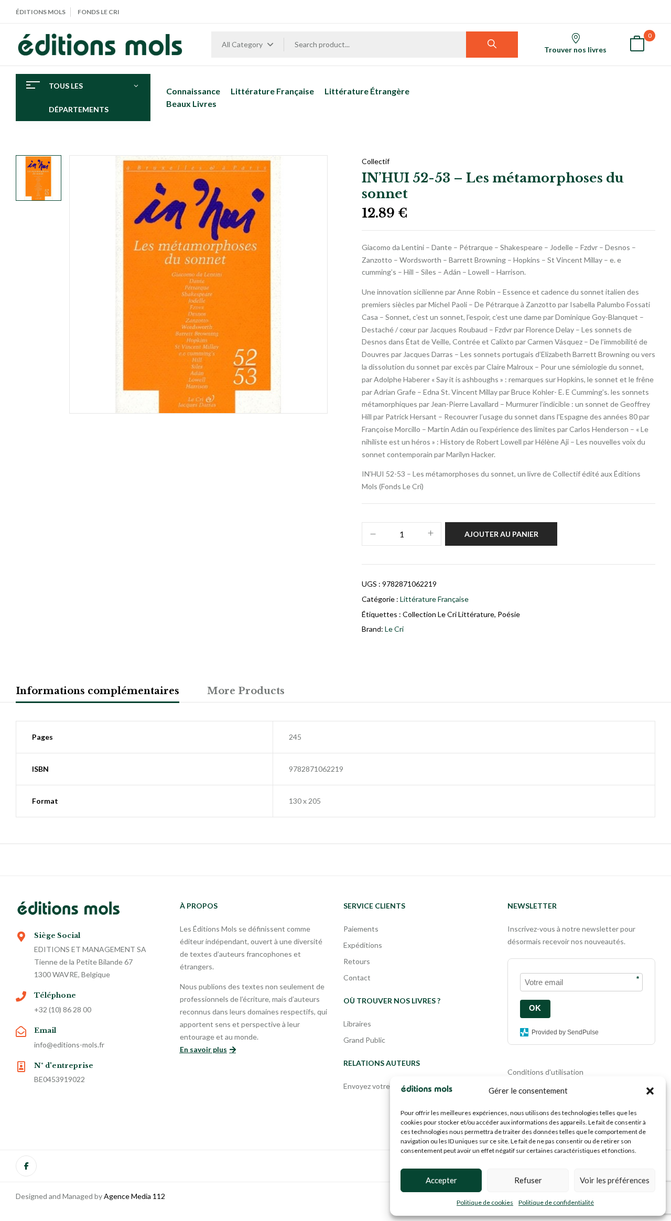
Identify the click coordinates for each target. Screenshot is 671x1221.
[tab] (97, 692)
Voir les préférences (615, 1180)
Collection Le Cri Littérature (448, 614)
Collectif (375, 161)
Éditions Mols (41, 12)
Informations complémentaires (97, 691)
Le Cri (394, 628)
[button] (650, 1091)
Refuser (528, 1180)
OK (535, 1007)
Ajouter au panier (501, 534)
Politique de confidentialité (556, 1202)
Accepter (441, 1180)
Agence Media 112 (134, 1196)
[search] (492, 44)
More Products (246, 691)
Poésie (508, 614)
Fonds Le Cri (99, 12)
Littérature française (434, 599)
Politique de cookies (485, 1202)
